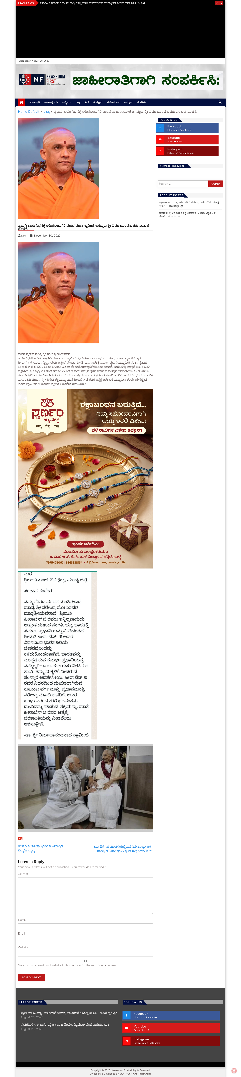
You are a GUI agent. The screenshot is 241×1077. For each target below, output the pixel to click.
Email (22, 933)
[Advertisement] (120, 33)
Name (23, 919)
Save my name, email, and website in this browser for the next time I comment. (68, 965)
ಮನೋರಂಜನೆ (113, 102)
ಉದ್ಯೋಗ (128, 102)
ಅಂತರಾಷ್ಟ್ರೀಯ (51, 102)
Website (23, 947)
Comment (25, 873)
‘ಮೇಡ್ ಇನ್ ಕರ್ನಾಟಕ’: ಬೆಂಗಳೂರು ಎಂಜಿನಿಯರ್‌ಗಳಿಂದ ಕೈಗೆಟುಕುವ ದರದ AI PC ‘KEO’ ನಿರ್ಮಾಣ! (93, 3)
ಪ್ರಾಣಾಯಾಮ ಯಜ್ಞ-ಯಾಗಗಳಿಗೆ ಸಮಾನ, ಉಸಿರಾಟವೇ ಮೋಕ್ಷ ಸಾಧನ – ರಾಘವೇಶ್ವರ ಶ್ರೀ (68, 1013)
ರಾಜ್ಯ (78, 102)
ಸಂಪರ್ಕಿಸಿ (141, 102)
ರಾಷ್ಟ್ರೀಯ (66, 102)
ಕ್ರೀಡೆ (87, 102)
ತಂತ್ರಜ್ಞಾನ (97, 102)
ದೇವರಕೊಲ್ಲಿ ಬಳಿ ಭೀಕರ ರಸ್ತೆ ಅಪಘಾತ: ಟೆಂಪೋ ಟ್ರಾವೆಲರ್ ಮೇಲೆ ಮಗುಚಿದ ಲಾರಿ (64, 1024)
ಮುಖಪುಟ (35, 102)
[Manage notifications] (234, 1070)
